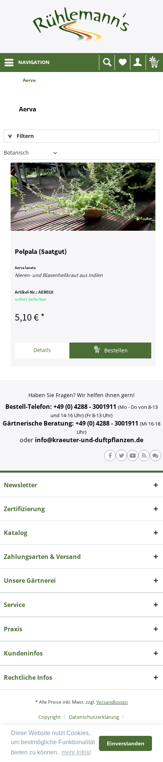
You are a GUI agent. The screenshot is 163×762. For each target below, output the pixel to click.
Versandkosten (112, 702)
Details (42, 350)
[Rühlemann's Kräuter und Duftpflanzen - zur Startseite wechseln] (81, 26)
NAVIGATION (34, 62)
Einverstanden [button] (125, 743)
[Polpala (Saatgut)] (83, 197)
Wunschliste (122, 62)
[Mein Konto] (138, 62)
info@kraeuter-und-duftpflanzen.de (89, 440)
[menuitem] (26, 62)
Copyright (49, 716)
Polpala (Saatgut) (41, 252)
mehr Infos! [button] (76, 752)
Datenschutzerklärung (94, 716)
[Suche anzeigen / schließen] (106, 62)
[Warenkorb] (153, 62)
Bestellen (115, 350)
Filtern (24, 135)
